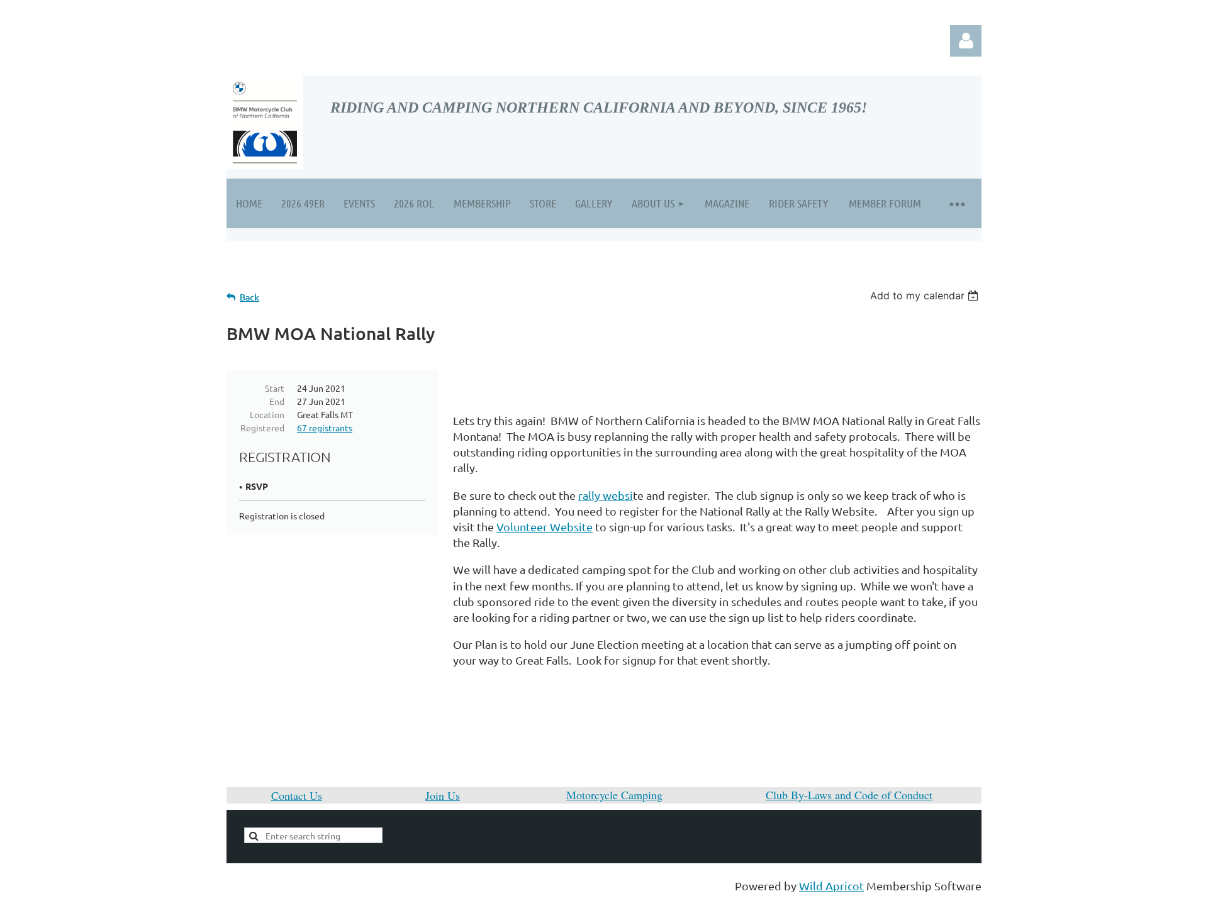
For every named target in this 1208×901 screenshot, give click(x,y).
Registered (262, 427)
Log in (966, 41)
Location (267, 414)
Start (274, 388)
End (276, 401)
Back (249, 297)
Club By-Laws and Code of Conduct (849, 794)
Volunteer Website (544, 526)
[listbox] (926, 295)
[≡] (956, 203)
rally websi (605, 495)
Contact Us (296, 795)
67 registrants (324, 427)
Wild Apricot (831, 885)
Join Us (442, 795)
